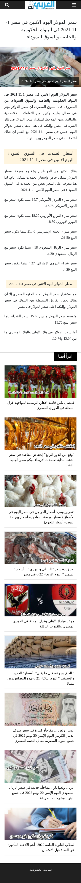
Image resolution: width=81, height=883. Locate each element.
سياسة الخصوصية (40, 869)
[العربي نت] (40, 5)
